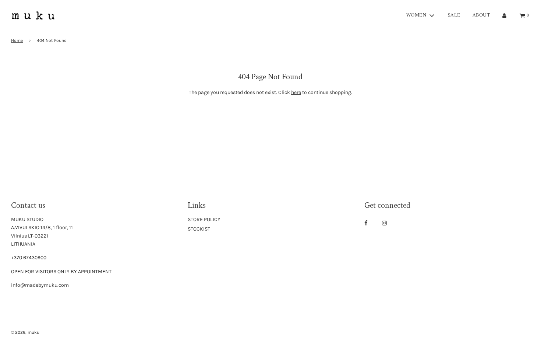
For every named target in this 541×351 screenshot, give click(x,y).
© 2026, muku (25, 332)
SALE (454, 15)
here (296, 92)
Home (17, 40)
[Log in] (504, 15)
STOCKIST (199, 229)
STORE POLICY (204, 219)
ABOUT (482, 15)
